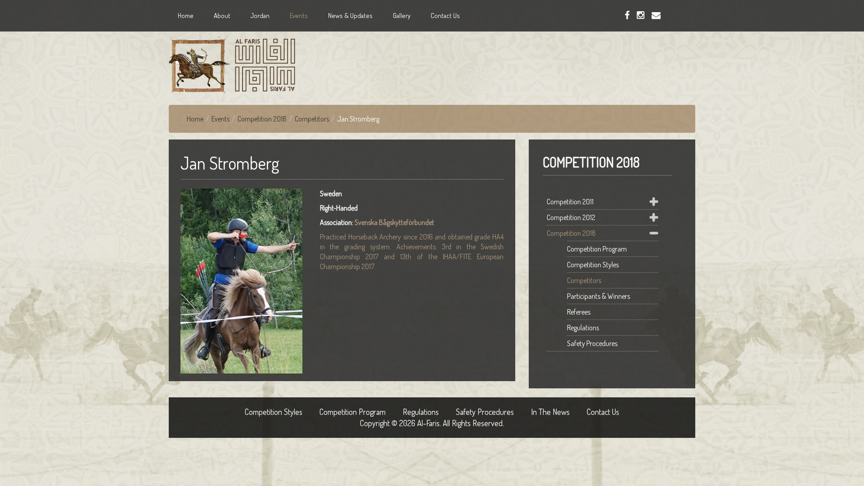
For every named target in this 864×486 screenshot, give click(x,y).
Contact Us (603, 411)
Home (195, 118)
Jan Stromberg (229, 163)
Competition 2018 (262, 118)
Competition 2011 (570, 201)
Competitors (312, 118)
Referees (578, 311)
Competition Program (597, 248)
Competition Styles (593, 264)
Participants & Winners (598, 296)
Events (221, 118)
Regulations (583, 327)
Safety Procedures (593, 343)
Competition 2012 (571, 217)
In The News (550, 411)
